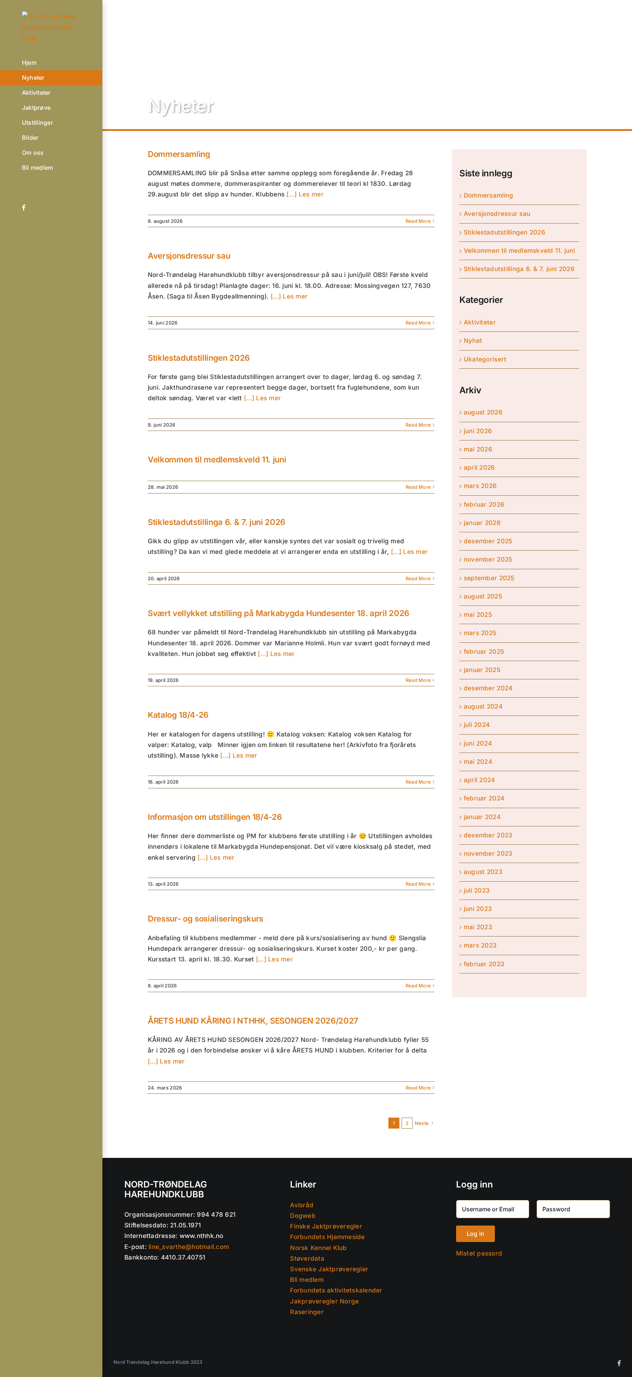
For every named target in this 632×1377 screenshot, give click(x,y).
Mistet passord (479, 1253)
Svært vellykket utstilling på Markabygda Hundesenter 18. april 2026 (278, 613)
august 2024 (483, 706)
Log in (475, 1233)
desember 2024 (488, 688)
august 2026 (483, 412)
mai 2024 (478, 761)
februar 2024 (484, 798)
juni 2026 (478, 431)
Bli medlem (307, 1279)
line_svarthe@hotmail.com (188, 1246)
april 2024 (479, 780)
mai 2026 (478, 449)
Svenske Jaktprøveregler (329, 1269)
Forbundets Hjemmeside (327, 1237)
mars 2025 (480, 633)
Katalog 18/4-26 (178, 715)
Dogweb (303, 1215)
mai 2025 (478, 614)
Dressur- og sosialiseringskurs (205, 918)
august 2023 (483, 871)
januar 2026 (482, 522)
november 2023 (488, 853)
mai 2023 (478, 927)
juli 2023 (477, 890)
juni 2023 (478, 908)
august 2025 (483, 596)
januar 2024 (482, 817)
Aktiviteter (480, 322)
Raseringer (307, 1312)
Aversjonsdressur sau (189, 255)
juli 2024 (477, 724)
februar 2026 (484, 504)
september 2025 (489, 578)
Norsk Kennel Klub (318, 1248)
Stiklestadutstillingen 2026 (199, 358)
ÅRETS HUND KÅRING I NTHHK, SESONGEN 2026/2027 (253, 1020)
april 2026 (479, 467)
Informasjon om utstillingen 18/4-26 (215, 817)
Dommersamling (179, 154)
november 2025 (488, 559)
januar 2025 (482, 670)
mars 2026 (480, 485)
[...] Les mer (304, 194)
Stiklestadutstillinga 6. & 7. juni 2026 (216, 522)
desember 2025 (488, 541)
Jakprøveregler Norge (324, 1301)
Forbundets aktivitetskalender (336, 1290)
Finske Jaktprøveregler (326, 1226)
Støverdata (307, 1258)
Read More (418, 221)
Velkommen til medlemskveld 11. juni (217, 459)
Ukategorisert (485, 359)
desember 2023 (488, 835)
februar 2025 (484, 651)
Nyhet (473, 340)
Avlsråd (301, 1205)
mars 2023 (480, 945)
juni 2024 (478, 743)
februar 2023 (484, 964)
